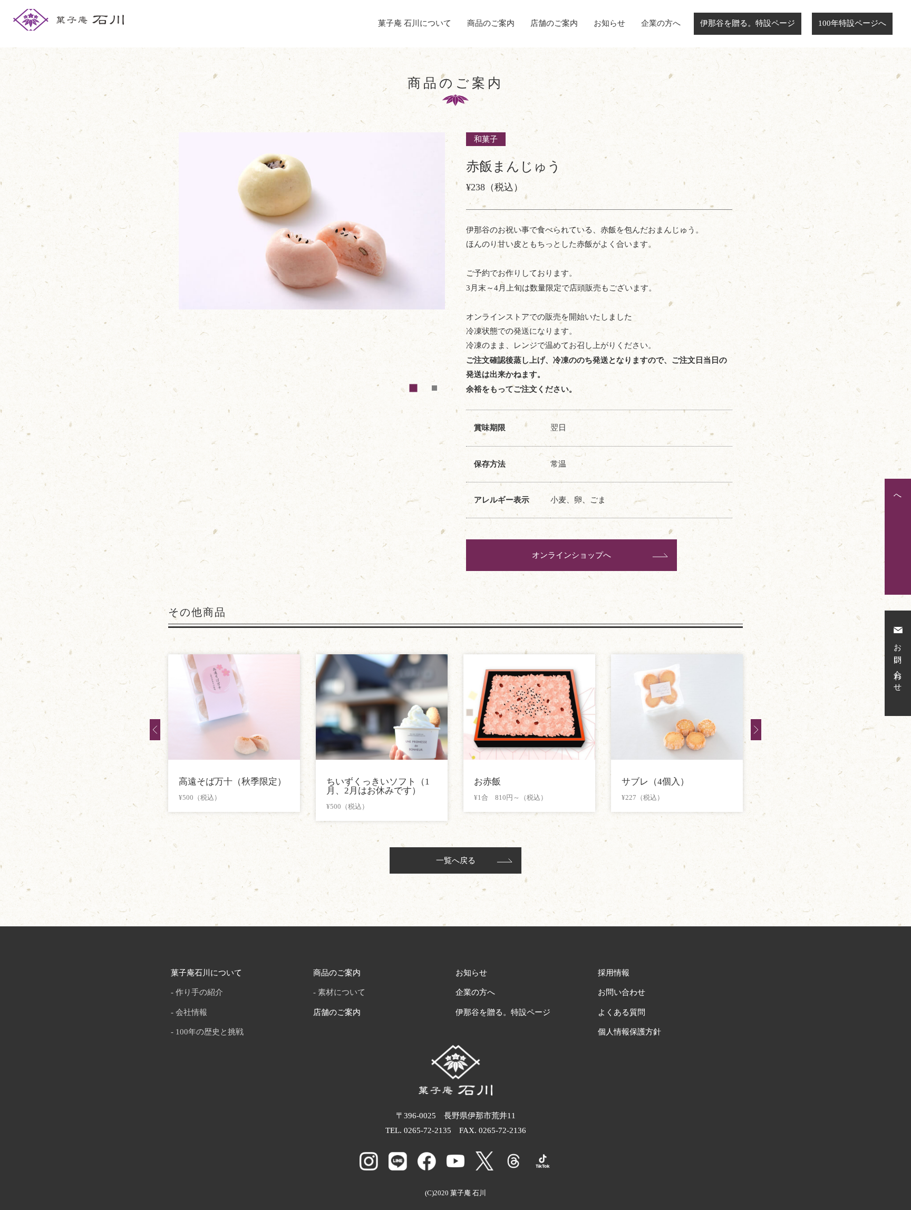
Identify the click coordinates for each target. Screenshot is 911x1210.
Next (756, 729)
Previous (155, 729)
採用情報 (613, 973)
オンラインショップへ (571, 555)
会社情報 (191, 1012)
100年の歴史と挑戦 (210, 1032)
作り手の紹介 (199, 992)
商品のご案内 (491, 23)
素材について (341, 992)
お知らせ (609, 23)
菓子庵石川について (206, 973)
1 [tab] (413, 388)
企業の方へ (661, 23)
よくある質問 (621, 1012)
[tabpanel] (312, 265)
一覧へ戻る (456, 860)
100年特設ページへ (852, 23)
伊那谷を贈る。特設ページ (747, 23)
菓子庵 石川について (414, 23)
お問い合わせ (621, 992)
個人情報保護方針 (629, 1032)
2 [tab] (434, 388)
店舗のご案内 (554, 23)
